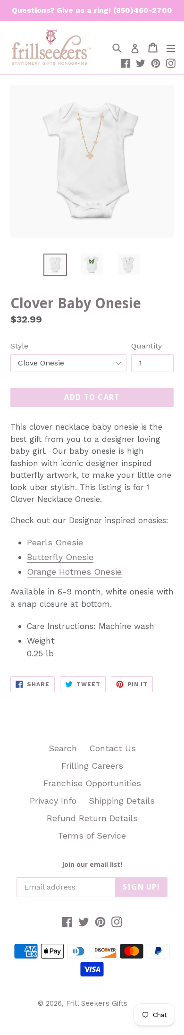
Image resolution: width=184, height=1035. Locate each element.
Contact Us (112, 748)
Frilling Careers (92, 766)
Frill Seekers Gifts (96, 1003)
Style (19, 345)
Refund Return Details (92, 818)
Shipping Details (122, 801)
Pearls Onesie (55, 542)
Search (63, 748)
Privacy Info (53, 801)
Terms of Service (92, 835)
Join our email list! (92, 864)
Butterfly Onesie (60, 557)
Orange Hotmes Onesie (74, 572)
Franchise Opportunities (92, 783)
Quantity (146, 345)
